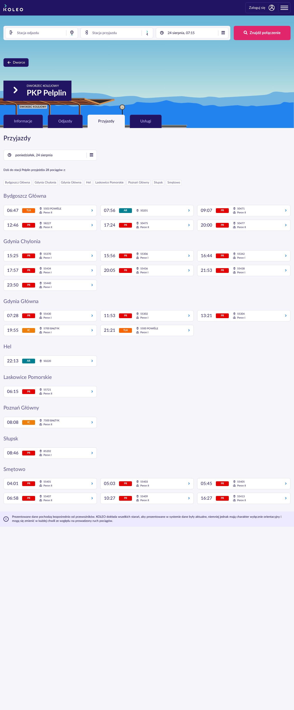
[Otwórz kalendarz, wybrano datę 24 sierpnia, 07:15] (223, 33)
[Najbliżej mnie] (72, 33)
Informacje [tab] (23, 121)
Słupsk (158, 182)
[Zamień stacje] (147, 33)
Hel (88, 182)
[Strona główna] (13, 7)
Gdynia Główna (71, 182)
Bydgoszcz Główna (17, 182)
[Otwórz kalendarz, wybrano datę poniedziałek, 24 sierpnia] (91, 155)
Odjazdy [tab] (65, 121)
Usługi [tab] (145, 121)
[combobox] (41, 33)
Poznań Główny (138, 182)
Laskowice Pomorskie (109, 182)
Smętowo (173, 182)
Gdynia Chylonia (45, 182)
